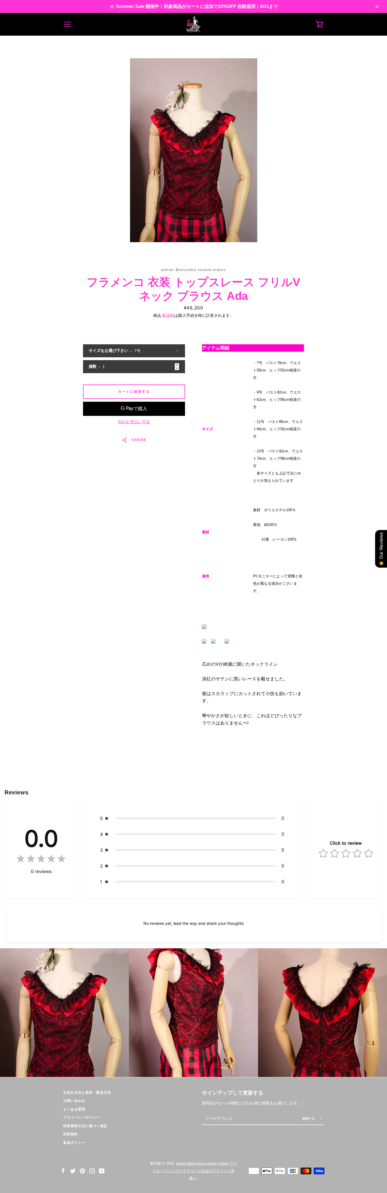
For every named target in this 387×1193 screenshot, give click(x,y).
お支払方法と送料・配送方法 (87, 1093)
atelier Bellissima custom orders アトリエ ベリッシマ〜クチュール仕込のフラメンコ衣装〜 (194, 1170)
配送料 (168, 315)
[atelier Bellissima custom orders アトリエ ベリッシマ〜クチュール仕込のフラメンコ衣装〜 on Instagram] (92, 1170)
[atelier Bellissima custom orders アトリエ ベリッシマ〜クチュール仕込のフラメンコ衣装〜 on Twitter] (73, 1170)
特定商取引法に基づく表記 (85, 1126)
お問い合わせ (74, 1101)
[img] (41, 859)
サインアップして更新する (232, 1093)
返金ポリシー (74, 1143)
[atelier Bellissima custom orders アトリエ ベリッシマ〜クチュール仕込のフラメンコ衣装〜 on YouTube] (102, 1170)
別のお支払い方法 (134, 422)
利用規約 (70, 1134)
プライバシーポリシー (81, 1117)
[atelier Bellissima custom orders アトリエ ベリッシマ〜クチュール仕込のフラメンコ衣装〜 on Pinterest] (82, 1170)
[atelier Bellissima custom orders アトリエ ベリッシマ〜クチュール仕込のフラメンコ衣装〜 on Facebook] (63, 1170)
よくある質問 (74, 1109)
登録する (309, 1118)
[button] (193, 818)
